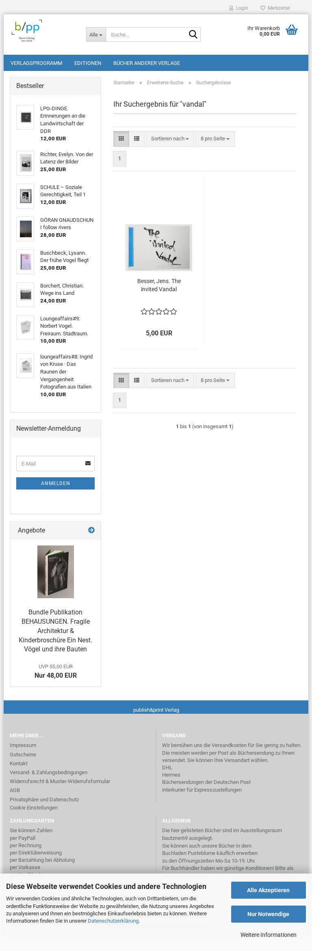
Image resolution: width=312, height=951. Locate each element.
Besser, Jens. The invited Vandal (159, 285)
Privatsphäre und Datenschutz (44, 799)
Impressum (23, 745)
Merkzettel (277, 8)
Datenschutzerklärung (113, 921)
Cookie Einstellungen (34, 808)
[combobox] (170, 139)
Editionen (87, 63)
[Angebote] (91, 530)
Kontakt (19, 763)
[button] (121, 139)
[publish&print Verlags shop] (42, 30)
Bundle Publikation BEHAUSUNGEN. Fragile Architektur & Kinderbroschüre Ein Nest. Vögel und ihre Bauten (55, 630)
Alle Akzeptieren (268, 890)
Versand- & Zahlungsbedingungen (48, 772)
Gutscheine (23, 754)
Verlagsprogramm (36, 63)
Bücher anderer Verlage (146, 63)
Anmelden (55, 483)
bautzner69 (175, 838)
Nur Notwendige (268, 914)
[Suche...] (193, 35)
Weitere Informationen (268, 935)
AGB (15, 790)
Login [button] (241, 8)
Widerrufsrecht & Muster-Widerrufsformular (60, 781)
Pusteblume (201, 853)
